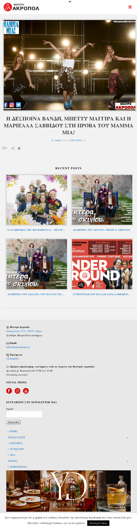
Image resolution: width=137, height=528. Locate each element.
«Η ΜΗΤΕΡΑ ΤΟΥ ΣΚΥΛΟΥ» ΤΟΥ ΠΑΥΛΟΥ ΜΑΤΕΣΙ (37, 294)
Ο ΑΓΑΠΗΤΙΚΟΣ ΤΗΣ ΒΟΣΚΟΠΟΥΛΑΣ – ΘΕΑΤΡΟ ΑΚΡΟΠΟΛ (37, 229)
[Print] (21, 148)
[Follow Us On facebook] (9, 391)
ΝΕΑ (12, 455)
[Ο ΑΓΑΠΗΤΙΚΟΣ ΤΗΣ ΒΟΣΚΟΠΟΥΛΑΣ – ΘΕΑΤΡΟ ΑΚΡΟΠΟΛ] (36, 200)
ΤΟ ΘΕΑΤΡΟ (17, 449)
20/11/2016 (76, 140)
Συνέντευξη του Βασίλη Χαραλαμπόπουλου (103, 294)
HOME (13, 431)
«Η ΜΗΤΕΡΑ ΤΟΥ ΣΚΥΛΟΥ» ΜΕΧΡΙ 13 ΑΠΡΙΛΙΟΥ (101, 229)
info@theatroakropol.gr (18, 347)
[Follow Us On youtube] (26, 391)
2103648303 (12, 358)
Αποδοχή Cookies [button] (98, 523)
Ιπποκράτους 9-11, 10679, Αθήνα (24, 331)
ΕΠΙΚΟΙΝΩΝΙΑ (18, 466)
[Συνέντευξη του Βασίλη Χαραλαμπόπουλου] (102, 264)
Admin (58, 140)
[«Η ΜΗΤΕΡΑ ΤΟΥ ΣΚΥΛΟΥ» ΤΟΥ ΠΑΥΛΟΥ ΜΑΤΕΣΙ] (36, 264)
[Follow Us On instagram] (17, 391)
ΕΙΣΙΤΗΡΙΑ (16, 443)
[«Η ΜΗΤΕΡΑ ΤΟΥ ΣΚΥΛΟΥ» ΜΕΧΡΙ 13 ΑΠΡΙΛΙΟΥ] (102, 200)
